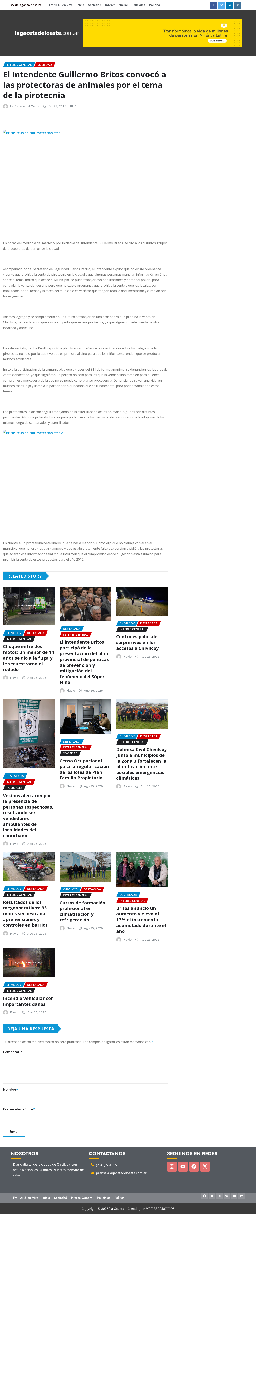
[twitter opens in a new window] (221, 5)
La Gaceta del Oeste (25, 106)
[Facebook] (194, 1167)
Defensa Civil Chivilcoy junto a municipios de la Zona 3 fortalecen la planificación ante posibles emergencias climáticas (141, 763)
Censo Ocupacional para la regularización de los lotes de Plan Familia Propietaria (84, 769)
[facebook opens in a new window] (213, 5)
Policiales (138, 5)
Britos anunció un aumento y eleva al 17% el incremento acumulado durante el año (141, 919)
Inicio (80, 5)
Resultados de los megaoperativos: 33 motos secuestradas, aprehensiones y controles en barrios (26, 913)
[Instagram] (172, 1167)
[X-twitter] (205, 1167)
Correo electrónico (19, 1109)
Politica (154, 5)
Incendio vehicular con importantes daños (28, 1001)
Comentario (12, 1052)
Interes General (116, 5)
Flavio (14, 678)
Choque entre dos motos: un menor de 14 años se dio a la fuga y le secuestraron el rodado (28, 657)
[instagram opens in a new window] (237, 5)
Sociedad (94, 5)
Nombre (10, 1089)
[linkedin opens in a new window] (229, 5)
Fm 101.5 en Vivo (61, 5)
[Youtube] (183, 1167)
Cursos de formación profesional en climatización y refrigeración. (82, 911)
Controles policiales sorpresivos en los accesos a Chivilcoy (138, 642)
